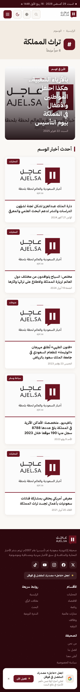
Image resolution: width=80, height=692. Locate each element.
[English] (27, 14)
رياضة (74, 607)
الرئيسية (70, 30)
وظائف (73, 619)
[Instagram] (54, 565)
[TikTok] (35, 565)
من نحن (72, 643)
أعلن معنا (71, 656)
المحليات (72, 594)
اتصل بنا (72, 649)
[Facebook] (63, 565)
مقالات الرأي (31, 600)
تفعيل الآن (24, 678)
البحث (34, 607)
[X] (73, 565)
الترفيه (73, 626)
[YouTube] (44, 565)
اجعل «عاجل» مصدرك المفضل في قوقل (50, 575)
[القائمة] (7, 14)
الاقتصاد (72, 600)
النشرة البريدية (31, 613)
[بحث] (36, 14)
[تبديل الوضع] (17, 14)
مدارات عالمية (69, 613)
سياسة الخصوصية (67, 662)
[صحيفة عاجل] (68, 14)
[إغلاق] (8, 678)
